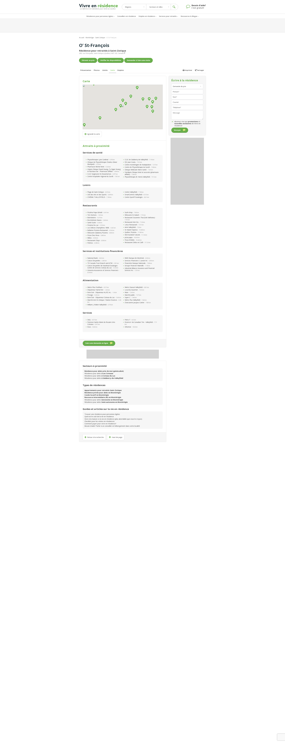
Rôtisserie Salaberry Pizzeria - (100, 233)
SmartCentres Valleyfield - (137, 195)
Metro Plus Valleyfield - (136, 300)
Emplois (120, 70)
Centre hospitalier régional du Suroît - (103, 176)
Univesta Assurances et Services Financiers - (103, 271)
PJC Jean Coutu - (133, 162)
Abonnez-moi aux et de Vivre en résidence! (187, 123)
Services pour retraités (168, 16)
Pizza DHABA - (133, 240)
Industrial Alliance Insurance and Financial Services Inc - (139, 269)
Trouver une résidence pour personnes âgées (102, 414)
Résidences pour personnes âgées (99, 16)
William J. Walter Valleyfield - (100, 305)
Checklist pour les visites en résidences (99, 421)
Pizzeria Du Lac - (96, 225)
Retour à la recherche (95, 437)
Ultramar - (131, 327)
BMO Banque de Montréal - (137, 258)
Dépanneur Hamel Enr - (98, 290)
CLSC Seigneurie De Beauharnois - (102, 174)
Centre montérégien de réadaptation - (141, 165)
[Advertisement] (142, 26)
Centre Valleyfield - (134, 192)
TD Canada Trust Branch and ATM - (103, 263)
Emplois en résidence (147, 16)
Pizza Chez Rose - (96, 235)
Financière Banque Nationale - (138, 263)
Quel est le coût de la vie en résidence (99, 416)
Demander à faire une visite (138, 60)
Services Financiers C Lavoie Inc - (139, 261)
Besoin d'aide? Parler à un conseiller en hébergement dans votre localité (112, 426)
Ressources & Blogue (189, 16)
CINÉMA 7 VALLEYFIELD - (99, 197)
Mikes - (92, 238)
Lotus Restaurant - (134, 225)
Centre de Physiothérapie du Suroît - (140, 167)
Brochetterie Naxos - (97, 220)
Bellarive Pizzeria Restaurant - (100, 230)
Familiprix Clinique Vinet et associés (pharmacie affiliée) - (142, 173)
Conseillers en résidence (126, 16)
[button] (123, 106)
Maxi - (130, 292)
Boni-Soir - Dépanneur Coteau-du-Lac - (104, 297)
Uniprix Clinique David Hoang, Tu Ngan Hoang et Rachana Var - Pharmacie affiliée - (103, 170)
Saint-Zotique (100, 37)
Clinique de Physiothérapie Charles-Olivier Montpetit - (102, 163)
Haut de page (117, 437)
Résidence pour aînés (98, 373)
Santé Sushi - (94, 222)
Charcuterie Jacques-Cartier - (138, 302)
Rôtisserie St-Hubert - (135, 215)
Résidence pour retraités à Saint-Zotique (102, 50)
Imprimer (188, 70)
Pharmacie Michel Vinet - (99, 167)
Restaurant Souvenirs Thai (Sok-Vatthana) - (140, 218)
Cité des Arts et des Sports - (100, 195)
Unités (105, 70)
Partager (200, 70)
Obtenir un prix (88, 60)
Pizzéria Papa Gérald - (98, 212)
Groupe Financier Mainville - (137, 266)
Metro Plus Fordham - (98, 287)
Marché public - (133, 295)
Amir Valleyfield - (133, 227)
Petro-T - (130, 320)
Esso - (92, 327)
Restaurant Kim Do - (135, 222)
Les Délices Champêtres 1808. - (101, 228)
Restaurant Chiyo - (96, 240)
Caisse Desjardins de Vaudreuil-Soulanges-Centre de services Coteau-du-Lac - (102, 267)
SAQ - (92, 320)
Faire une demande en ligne (96, 343)
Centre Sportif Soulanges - (137, 197)
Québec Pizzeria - (134, 232)
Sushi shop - (132, 212)
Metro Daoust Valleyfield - (137, 287)
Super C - (131, 297)
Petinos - (93, 243)
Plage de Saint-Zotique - (98, 192)
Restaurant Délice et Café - (137, 242)
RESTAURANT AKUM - (136, 235)
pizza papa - (132, 237)
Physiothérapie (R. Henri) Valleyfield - (140, 177)
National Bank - (95, 258)
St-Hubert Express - (135, 230)
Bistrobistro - (94, 217)
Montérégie (90, 37)
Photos (97, 70)
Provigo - (93, 295)
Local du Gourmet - (134, 290)
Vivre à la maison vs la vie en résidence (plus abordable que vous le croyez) (113, 419)
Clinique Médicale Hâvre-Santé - (139, 170)
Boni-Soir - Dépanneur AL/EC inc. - (102, 292)
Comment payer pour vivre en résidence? (100, 423)
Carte (112, 70)
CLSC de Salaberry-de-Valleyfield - (139, 159)
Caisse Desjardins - (97, 261)
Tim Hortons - (95, 215)
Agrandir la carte (93, 134)
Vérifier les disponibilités (110, 60)
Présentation (85, 70)
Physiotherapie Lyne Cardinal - (101, 159)
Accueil (81, 37)
